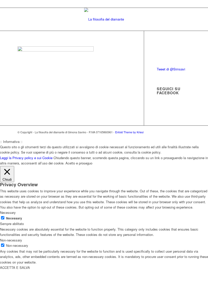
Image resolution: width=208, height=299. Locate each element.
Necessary (14, 218)
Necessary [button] (8, 212)
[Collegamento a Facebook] (179, 132)
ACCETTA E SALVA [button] (15, 267)
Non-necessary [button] (11, 240)
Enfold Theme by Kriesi (129, 132)
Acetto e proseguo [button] (78, 163)
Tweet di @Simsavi (171, 69)
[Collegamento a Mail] (186, 132)
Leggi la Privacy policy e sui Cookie (26, 157)
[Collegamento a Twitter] (171, 132)
